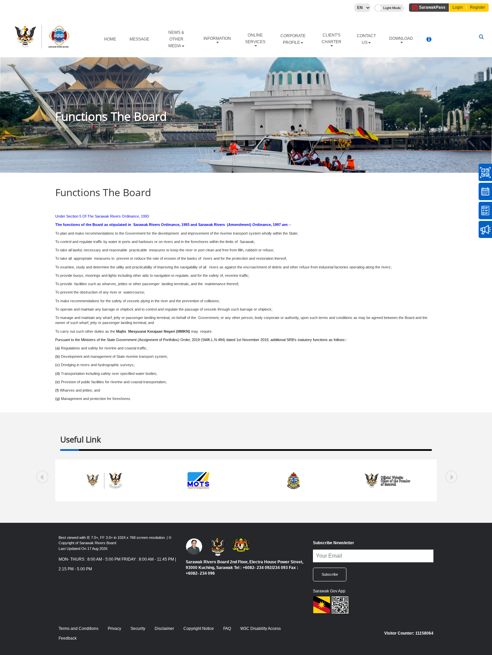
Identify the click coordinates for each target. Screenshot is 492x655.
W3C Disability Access (260, 628)
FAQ (227, 628)
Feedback (68, 638)
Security (138, 628)
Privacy (114, 628)
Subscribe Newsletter (333, 543)
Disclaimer (164, 628)
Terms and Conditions (78, 628)
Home (110, 39)
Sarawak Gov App (329, 591)
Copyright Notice (198, 628)
